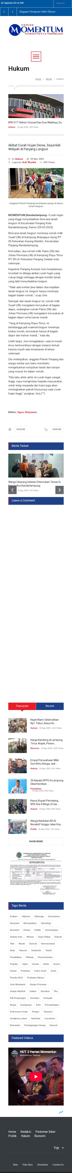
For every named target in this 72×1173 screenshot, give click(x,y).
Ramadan (15, 1025)
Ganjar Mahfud (17, 991)
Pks (56, 991)
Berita (49, 79)
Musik (22, 943)
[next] (59, 110)
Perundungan (52, 1005)
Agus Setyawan (27, 412)
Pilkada (30, 957)
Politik (33, 829)
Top (56, 1148)
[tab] (22, 708)
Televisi (23, 950)
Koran (56, 964)
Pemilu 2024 (16, 977)
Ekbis (46, 964)
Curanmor (49, 1018)
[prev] (12, 110)
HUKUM (20, 429)
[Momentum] (36, 32)
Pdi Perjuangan (18, 998)
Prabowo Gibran (35, 977)
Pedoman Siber (45, 1131)
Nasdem (45, 991)
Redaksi (25, 1131)
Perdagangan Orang (34, 1025)
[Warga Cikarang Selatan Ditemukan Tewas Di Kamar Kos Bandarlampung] (36, 466)
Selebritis (36, 950)
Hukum (11, 127)
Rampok (48, 998)
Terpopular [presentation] (22, 706)
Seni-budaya (51, 930)
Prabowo (25, 971)
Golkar (33, 991)
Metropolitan (30, 923)
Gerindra (34, 998)
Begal (13, 1005)
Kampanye (26, 1005)
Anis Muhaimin (17, 984)
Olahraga (39, 916)
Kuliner (14, 916)
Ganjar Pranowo (38, 984)
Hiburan (26, 916)
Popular (14, 964)
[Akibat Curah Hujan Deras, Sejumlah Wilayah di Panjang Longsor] (36, 183)
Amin (53, 971)
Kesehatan (54, 916)
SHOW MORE (36, 841)
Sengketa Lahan (18, 1018)
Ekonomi (34, 748)
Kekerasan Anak (19, 1011)
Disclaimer (42, 1164)
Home (38, 79)
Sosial (13, 971)
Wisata (30, 937)
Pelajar (35, 1011)
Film (12, 943)
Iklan (15, 1164)
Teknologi (46, 923)
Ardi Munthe (29, 162)
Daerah (33, 943)
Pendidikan (35, 789)
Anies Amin (40, 971)
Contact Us (58, 1164)
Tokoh (48, 950)
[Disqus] (36, 551)
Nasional (14, 923)
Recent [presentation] (50, 706)
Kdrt (38, 1005)
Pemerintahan (45, 957)
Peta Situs (28, 1164)
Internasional (48, 943)
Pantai (26, 930)
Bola (12, 950)
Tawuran (48, 1011)
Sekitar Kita (16, 937)
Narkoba (35, 1018)
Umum (35, 964)
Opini (25, 964)
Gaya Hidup (44, 937)
